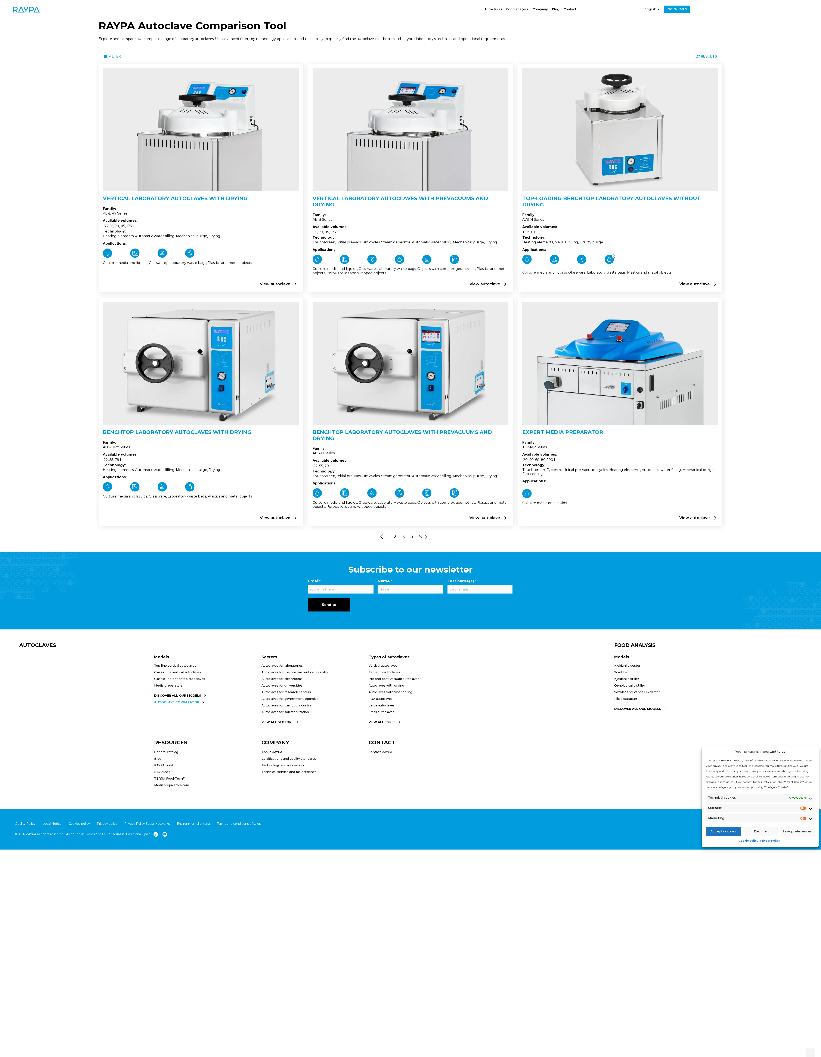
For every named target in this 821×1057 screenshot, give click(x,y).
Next (426, 535)
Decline (760, 831)
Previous (381, 535)
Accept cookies (723, 831)
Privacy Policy (770, 840)
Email (314, 581)
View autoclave (275, 284)
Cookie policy (748, 840)
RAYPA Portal (677, 9)
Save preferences (797, 831)
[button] (810, 1052)
